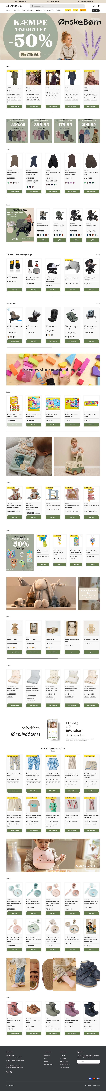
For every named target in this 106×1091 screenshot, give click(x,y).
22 (55, 1028)
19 (46, 1028)
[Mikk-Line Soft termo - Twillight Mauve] (91, 77)
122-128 (35, 823)
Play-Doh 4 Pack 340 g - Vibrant (90, 415)
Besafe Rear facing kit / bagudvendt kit (32, 278)
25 (30, 1028)
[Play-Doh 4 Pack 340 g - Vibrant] (91, 403)
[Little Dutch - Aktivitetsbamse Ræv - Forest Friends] (33, 494)
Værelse (38, 10)
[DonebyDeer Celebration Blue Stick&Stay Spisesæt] (33, 890)
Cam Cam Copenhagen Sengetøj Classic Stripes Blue (32, 690)
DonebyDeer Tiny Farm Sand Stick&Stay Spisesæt (72, 938)
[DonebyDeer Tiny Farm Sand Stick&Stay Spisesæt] (72, 926)
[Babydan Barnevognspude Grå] (72, 266)
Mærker (8, 10)
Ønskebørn (12, 1085)
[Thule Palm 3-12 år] (53, 315)
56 (8, 782)
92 (17, 97)
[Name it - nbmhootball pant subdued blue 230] (33, 762)
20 (8, 1028)
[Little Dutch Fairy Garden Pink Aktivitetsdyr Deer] (14, 494)
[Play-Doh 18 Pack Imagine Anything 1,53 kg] (14, 403)
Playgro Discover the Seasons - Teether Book (76, 551)
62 (30, 782)
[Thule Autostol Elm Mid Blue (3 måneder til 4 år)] (91, 315)
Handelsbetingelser (65, 1064)
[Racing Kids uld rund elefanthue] (14, 161)
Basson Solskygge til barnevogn (89, 278)
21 (27, 1028)
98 (20, 97)
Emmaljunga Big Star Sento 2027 (42, 226)
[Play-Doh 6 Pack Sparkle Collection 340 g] (72, 403)
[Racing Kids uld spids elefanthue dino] (33, 161)
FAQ (45, 1058)
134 (9, 102)
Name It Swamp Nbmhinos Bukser (14, 774)
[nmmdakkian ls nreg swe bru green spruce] (53, 804)
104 (37, 97)
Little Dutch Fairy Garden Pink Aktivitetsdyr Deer (14, 506)
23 (11, 1028)
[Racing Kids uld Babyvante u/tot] (91, 161)
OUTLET (83, 10)
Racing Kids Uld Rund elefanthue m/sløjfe (70, 173)
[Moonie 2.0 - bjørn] (14, 628)
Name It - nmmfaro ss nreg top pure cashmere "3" (33, 816)
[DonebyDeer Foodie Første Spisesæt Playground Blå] (91, 890)
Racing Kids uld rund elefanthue (13, 173)
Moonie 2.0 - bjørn (12, 639)
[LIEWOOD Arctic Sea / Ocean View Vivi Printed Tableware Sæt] (91, 926)
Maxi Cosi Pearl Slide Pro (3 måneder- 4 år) (14, 328)
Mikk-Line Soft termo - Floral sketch (32, 90)
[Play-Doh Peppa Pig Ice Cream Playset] (53, 403)
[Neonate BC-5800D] (14, 266)
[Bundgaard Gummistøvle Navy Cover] (91, 1009)
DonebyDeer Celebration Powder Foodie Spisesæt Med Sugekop (52, 903)
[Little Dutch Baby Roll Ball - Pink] (91, 494)
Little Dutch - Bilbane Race (53, 505)
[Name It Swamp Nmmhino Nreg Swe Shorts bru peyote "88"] (91, 762)
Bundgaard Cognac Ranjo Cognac (33, 1021)
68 (33, 782)
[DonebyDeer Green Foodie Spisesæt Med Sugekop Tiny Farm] (33, 926)
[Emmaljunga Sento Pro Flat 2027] (76, 215)
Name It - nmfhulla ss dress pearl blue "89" (91, 816)
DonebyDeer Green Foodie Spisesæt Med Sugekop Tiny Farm (33, 939)
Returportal (63, 1058)
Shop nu (83, 50)
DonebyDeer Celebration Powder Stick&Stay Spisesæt (71, 903)
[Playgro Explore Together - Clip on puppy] (59, 541)
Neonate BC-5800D (12, 278)
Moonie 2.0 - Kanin (31, 639)
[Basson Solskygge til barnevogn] (91, 266)
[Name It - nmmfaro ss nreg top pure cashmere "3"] (33, 804)
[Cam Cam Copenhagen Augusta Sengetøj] (91, 677)
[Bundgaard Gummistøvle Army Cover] (53, 1009)
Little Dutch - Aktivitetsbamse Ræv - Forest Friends (32, 507)
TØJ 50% (67, 10)
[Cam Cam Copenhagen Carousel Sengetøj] (72, 677)
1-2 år (47, 180)
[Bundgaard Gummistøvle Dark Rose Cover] (72, 1009)
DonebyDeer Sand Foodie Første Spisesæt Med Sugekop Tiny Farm (52, 939)
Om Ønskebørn (88, 1085)
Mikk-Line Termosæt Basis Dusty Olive (14, 90)
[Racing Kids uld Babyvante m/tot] (53, 161)
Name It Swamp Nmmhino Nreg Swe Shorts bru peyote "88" (91, 775)
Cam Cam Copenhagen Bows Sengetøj (13, 689)
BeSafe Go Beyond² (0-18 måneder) (71, 328)
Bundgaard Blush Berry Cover (13, 1021)
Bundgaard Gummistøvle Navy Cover (90, 1021)
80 (11, 97)
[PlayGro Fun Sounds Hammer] (43, 541)
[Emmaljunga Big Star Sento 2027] (43, 215)
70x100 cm (10, 696)
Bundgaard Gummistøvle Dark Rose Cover (71, 1021)
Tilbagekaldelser (64, 1067)
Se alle (8, 66)
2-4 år (51, 180)
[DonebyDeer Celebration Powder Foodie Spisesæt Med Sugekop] (53, 890)
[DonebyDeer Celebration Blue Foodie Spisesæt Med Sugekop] (14, 890)
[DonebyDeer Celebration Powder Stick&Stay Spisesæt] (72, 890)
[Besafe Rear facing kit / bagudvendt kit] (33, 266)
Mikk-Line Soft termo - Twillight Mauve (90, 90)
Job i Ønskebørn (96, 1085)
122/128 (51, 826)
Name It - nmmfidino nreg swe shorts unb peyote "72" (14, 816)
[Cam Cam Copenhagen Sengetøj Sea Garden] (53, 677)
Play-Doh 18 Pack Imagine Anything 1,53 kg (14, 415)
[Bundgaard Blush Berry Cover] (14, 1009)
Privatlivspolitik (48, 1064)
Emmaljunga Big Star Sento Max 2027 (59, 226)
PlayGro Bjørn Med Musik (91, 551)
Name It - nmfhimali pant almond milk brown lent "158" (71, 775)
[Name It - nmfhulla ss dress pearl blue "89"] (91, 804)
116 (12, 99)
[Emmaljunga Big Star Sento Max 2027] (59, 215)
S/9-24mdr (36, 180)
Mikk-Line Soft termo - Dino (53, 89)
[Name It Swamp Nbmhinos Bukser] (14, 762)
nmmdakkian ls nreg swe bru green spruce (52, 816)
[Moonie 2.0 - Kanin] (33, 628)
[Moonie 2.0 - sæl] (53, 628)
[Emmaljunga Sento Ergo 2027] (92, 215)
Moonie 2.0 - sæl (50, 639)
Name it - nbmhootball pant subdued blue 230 (32, 774)
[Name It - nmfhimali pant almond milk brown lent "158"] (72, 762)
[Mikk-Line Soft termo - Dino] (53, 77)
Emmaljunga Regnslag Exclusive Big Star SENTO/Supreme (52, 279)
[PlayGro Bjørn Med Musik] (92, 541)
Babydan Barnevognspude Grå (72, 278)
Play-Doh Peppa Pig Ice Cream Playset (52, 415)
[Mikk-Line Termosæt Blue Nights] (72, 77)
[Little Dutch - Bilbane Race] (53, 494)
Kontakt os (62, 1055)
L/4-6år (33, 182)
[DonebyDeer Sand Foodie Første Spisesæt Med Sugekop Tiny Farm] (53, 926)
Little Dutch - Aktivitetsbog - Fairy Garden (72, 506)
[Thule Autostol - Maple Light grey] (33, 315)
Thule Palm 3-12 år (51, 327)
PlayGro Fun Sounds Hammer (42, 551)
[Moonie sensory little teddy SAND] (72, 628)
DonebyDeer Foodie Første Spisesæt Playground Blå (91, 902)
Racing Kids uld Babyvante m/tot (53, 173)
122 (16, 99)
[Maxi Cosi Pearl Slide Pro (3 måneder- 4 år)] (14, 315)
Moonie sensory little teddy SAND (72, 640)
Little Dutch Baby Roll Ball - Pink (91, 506)
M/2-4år (28, 182)
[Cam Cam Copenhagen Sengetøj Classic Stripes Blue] (33, 677)
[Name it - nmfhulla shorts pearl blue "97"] (72, 804)
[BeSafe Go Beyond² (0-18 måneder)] (72, 315)
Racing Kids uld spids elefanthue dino (32, 173)
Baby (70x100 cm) (30, 698)
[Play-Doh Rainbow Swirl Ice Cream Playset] (33, 403)
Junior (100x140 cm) (31, 700)
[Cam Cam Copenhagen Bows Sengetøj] (14, 677)
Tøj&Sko (58, 10)
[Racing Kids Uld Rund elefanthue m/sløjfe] (72, 161)
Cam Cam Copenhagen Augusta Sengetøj (90, 689)
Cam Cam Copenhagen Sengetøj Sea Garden (52, 689)
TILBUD (75, 10)
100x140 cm (93, 696)
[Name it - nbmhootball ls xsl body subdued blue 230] (53, 762)
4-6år (56, 180)
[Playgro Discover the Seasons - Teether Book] (76, 541)
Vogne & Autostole (27, 10)
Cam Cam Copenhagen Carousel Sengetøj (71, 689)
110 (9, 99)
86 (14, 97)
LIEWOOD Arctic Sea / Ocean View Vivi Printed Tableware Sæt (90, 939)
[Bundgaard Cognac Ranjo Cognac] (33, 1009)
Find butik (47, 1055)
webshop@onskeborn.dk (17, 1060)
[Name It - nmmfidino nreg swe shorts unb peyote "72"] (14, 804)
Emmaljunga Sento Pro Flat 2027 (76, 226)
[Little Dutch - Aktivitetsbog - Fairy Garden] (72, 494)
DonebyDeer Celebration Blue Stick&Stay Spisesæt (33, 902)
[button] (98, 6)
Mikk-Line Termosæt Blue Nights (71, 90)
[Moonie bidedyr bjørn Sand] (91, 628)
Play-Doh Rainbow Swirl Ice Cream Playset (33, 415)
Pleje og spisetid (48, 10)
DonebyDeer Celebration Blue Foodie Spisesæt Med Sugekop (14, 903)
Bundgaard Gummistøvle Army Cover (52, 1021)
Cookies (46, 1061)
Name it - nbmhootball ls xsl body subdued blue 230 (53, 774)
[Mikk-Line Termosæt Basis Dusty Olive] (14, 77)
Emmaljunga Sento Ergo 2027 (91, 226)
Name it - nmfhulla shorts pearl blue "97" (71, 816)
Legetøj (16, 10)
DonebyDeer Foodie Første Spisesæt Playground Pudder (14, 939)
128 (19, 99)
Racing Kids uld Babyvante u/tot (91, 173)
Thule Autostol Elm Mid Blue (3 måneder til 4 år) (90, 328)
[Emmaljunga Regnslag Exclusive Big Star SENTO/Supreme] (53, 266)
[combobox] (57, 6)
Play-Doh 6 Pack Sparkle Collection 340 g (71, 415)
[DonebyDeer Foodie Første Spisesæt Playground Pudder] (14, 926)
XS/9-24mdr (29, 180)
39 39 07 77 (12, 1062)
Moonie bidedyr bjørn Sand (91, 639)
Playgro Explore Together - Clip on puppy (58, 552)
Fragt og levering (64, 1061)
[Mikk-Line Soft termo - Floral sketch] (33, 77)
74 (8, 97)
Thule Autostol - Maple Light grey (32, 328)
